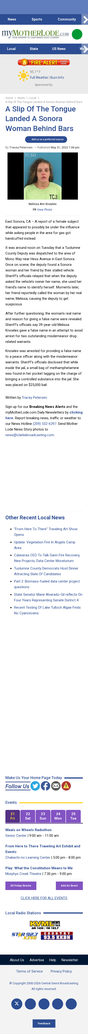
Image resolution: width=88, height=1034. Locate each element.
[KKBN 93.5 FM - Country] (56, 934)
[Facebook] (30, 1003)
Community (67, 19)
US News (59, 49)
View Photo (44, 209)
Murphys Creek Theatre (23, 874)
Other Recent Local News (35, 518)
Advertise (37, 960)
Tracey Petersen (34, 397)
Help (52, 960)
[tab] (12, 816)
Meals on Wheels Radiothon (28, 830)
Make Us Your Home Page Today (33, 778)
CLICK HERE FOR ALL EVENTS (44, 898)
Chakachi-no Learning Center (27, 857)
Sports (37, 19)
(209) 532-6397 (44, 424)
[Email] (57, 1003)
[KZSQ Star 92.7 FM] (22, 934)
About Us (17, 960)
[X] (16, 1003)
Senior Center (16, 835)
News (12, 19)
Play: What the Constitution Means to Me (39, 868)
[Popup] (77, 34)
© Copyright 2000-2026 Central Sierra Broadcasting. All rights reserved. (44, 986)
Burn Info (57, 77)
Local (11, 49)
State (34, 49)
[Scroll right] (84, 19)
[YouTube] (44, 1003)
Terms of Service (29, 971)
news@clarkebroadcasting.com (29, 435)
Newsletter (69, 960)
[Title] (71, 1003)
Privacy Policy (61, 971)
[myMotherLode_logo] (35, 34)
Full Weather (39, 77)
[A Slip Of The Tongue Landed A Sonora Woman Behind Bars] (43, 198)
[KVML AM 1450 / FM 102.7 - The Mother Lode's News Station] (45, 924)
